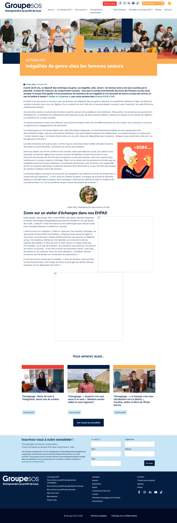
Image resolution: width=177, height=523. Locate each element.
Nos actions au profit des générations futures (65, 486)
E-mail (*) (95, 439)
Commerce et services (101, 491)
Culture (95, 494)
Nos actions (80, 9)
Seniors (95, 480)
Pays (93, 459)
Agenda (140, 484)
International (97, 501)
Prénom (128, 449)
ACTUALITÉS (35, 60)
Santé (94, 487)
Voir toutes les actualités (88, 422)
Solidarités (96, 484)
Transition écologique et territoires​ (106, 498)
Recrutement (120, 9)
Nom (93, 449)
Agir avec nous (53, 493)
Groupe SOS (71, 516)
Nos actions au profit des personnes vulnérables (61, 481)
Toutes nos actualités (146, 480)
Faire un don (109, 3)
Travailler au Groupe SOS (139, 9)
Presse (158, 9)
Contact (168, 9)
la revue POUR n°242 (105, 96)
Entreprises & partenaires (96, 11)
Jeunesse (95, 477)
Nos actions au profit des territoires (61, 490)
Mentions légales (99, 516)
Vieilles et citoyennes (59, 96)
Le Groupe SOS (64, 9)
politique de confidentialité (33, 462)
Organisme (129, 439)
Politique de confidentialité (124, 516)
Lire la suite (28, 412)
